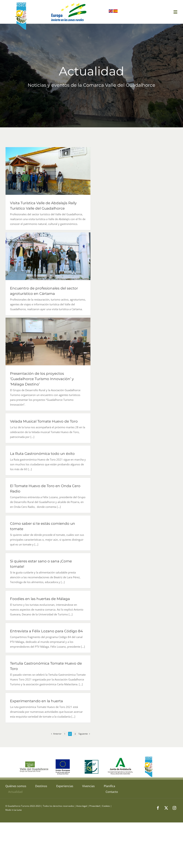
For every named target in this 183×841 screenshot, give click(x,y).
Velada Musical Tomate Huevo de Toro (44, 421)
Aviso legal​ (81, 805)
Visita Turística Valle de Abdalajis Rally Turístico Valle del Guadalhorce (48, 171)
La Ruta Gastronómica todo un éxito (42, 453)
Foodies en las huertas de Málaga (40, 599)
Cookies (106, 805)
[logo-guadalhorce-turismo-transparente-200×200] (21, 3)
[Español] (115, 12)
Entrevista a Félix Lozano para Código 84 (46, 631)
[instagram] (174, 808)
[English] (111, 12)
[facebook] (158, 808)
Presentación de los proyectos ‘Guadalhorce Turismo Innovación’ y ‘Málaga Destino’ (48, 341)
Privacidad (94, 805)
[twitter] (166, 808)
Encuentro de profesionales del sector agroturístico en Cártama (48, 256)
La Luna (18, 809)
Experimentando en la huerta (36, 701)
